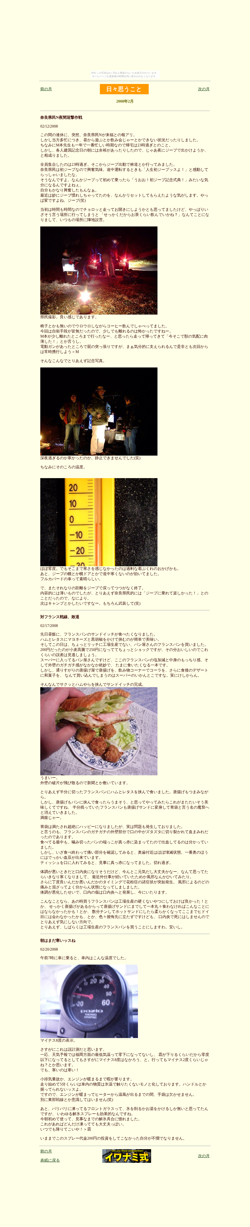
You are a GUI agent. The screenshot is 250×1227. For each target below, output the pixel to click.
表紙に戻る (50, 1160)
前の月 (46, 89)
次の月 (204, 89)
